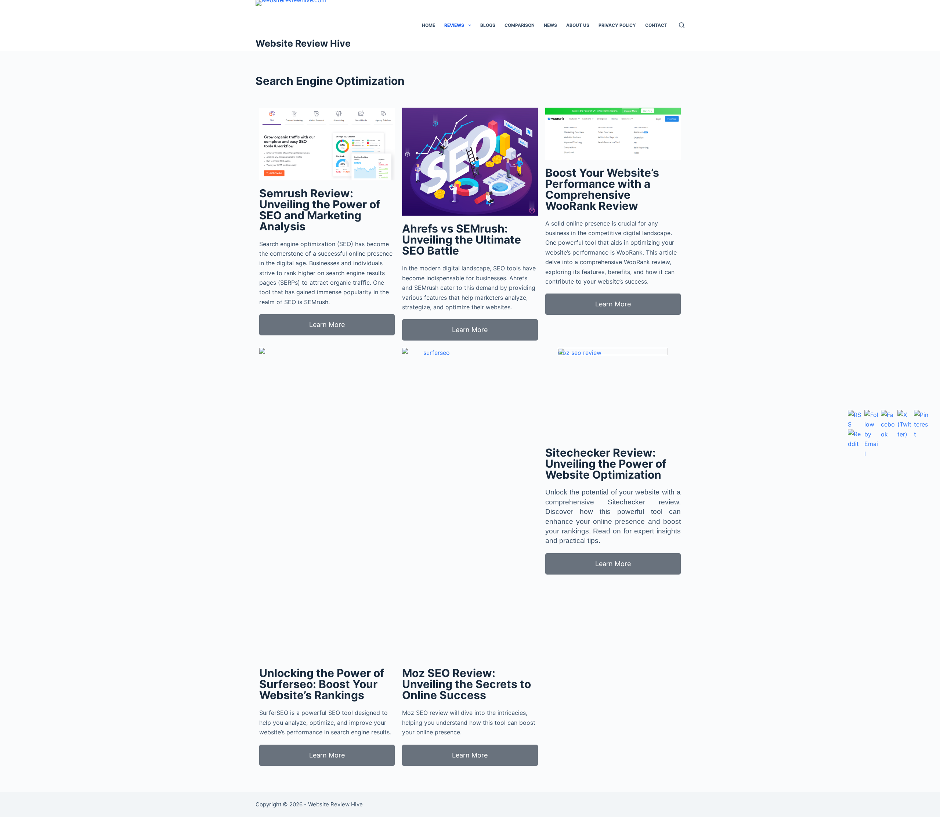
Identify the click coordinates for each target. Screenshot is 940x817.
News (550, 25)
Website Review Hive (303, 43)
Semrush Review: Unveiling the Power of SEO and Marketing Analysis (319, 210)
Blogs (487, 25)
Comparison (520, 25)
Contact (656, 25)
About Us (577, 25)
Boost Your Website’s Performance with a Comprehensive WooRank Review (602, 189)
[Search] (681, 25)
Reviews (454, 25)
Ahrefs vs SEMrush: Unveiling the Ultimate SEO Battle (461, 239)
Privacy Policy (617, 25)
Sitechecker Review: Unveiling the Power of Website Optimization (605, 463)
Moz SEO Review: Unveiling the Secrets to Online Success (466, 684)
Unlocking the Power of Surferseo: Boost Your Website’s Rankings (321, 684)
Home (428, 25)
